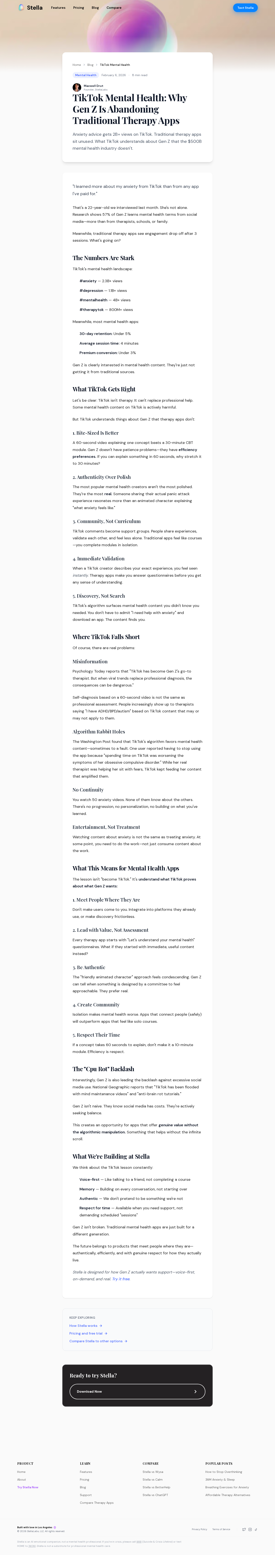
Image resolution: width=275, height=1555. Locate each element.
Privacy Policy (199, 1529)
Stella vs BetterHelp (156, 1487)
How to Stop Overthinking (223, 1472)
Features (58, 8)
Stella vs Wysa (153, 1472)
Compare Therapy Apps (97, 1503)
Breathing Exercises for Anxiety (227, 1487)
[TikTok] (256, 1529)
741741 (32, 1546)
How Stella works (83, 1325)
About (21, 1479)
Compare (114, 8)
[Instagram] (250, 1529)
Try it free (120, 1279)
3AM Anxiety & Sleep (220, 1479)
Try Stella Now (27, 1487)
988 (139, 1541)
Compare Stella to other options (95, 1341)
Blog (95, 8)
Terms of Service (221, 1529)
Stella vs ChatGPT (155, 1495)
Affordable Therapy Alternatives (227, 1495)
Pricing (78, 8)
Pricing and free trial (85, 1333)
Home (77, 65)
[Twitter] (244, 1529)
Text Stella (245, 8)
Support (86, 1495)
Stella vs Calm (153, 1479)
